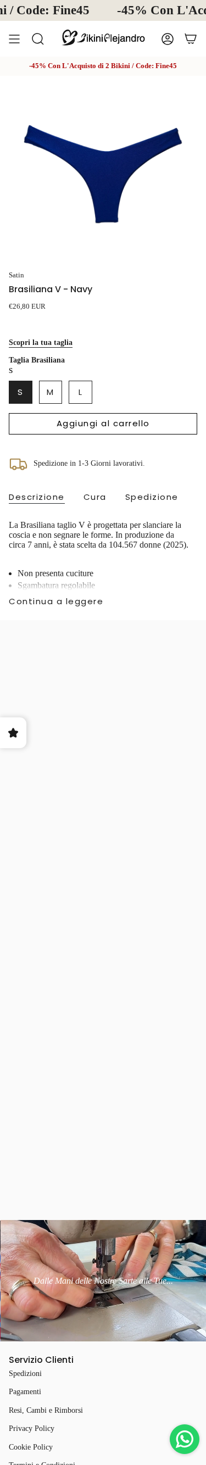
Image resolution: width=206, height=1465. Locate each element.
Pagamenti (25, 1392)
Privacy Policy (31, 1428)
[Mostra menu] (14, 38)
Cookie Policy (31, 1447)
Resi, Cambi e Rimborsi (46, 1410)
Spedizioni (25, 1373)
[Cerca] (37, 38)
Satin (16, 275)
